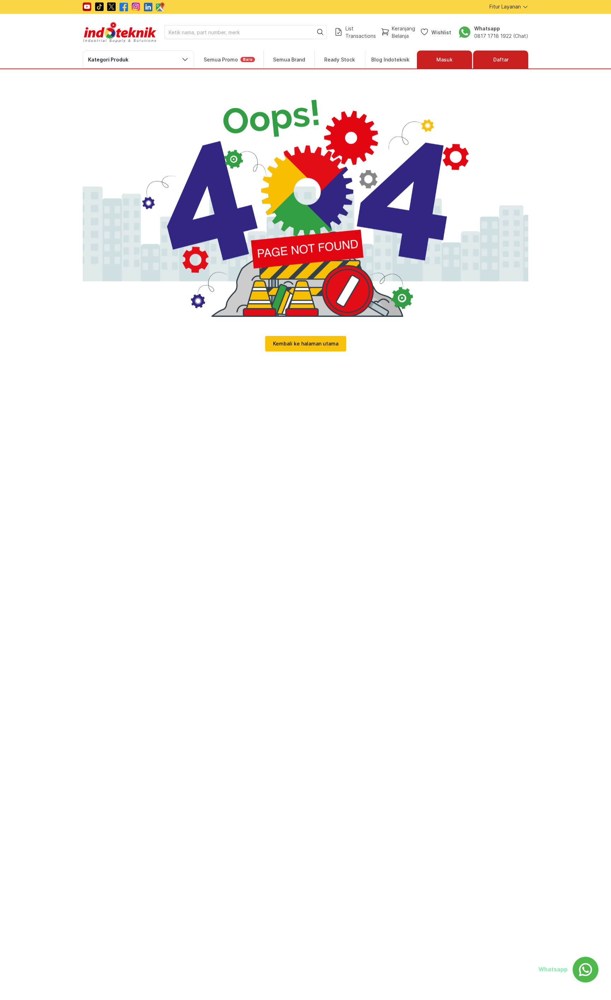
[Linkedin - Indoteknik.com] (148, 6)
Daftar (500, 60)
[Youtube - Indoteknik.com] (87, 6)
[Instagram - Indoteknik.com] (136, 6)
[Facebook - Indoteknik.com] (124, 6)
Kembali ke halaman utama (305, 344)
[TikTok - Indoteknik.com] (99, 6)
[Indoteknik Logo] (120, 32)
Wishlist (441, 32)
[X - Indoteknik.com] (111, 6)
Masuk (444, 60)
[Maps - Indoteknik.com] (160, 6)
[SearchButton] (320, 32)
